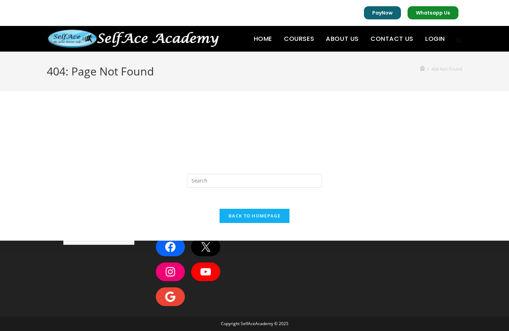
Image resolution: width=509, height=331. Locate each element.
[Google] (170, 296)
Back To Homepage (254, 216)
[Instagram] (170, 271)
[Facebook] (170, 247)
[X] (205, 247)
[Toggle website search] (459, 39)
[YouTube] (205, 271)
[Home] (422, 69)
